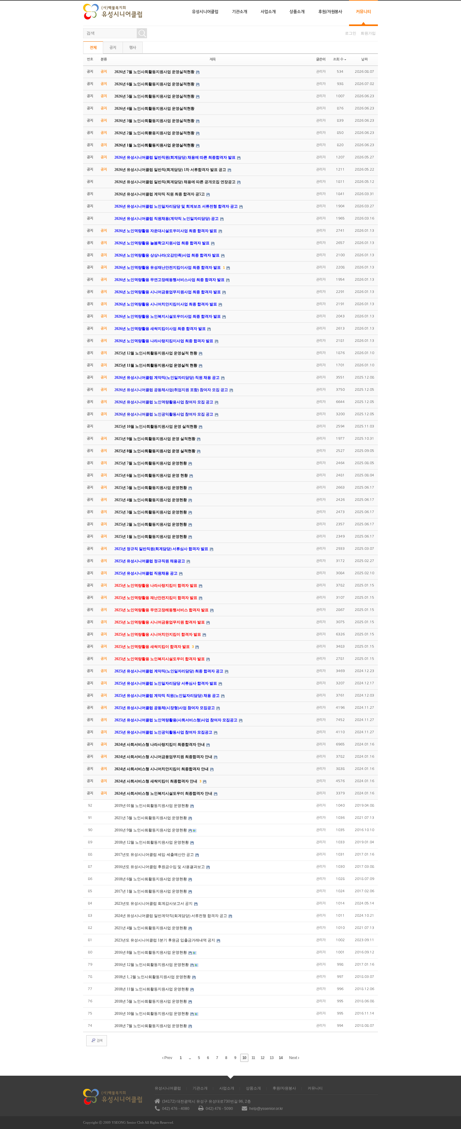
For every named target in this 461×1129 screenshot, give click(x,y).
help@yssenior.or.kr (266, 1108)
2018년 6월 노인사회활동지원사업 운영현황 (151, 879)
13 (271, 1058)
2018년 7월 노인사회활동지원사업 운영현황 (151, 1026)
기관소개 (239, 12)
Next (293, 1058)
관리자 (321, 71)
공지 (112, 48)
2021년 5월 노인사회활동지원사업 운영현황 (151, 818)
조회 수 (338, 59)
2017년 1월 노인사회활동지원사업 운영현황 (151, 891)
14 (281, 1058)
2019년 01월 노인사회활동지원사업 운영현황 (152, 805)
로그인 (350, 33)
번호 (90, 59)
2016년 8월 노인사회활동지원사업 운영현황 (151, 952)
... (190, 1058)
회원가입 (368, 33)
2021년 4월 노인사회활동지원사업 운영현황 (151, 928)
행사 (132, 48)
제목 (212, 59)
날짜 (364, 59)
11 (253, 1058)
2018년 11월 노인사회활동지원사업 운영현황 (152, 989)
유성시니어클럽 (205, 12)
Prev (167, 1058)
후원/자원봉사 (330, 12)
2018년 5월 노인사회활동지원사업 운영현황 (151, 1001)
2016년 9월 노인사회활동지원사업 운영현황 (151, 830)
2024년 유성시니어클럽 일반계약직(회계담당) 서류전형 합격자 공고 (171, 916)
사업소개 (268, 12)
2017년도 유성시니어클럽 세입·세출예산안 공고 (154, 854)
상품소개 (297, 12)
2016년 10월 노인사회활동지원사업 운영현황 (152, 1013)
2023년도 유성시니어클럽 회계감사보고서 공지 (153, 903)
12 (262, 1058)
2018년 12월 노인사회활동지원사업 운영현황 (152, 842)
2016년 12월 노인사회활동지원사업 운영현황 (152, 964)
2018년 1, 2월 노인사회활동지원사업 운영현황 (153, 977)
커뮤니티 (363, 12)
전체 (93, 48)
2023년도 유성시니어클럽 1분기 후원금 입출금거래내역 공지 (165, 940)
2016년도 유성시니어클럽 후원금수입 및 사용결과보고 (160, 867)
